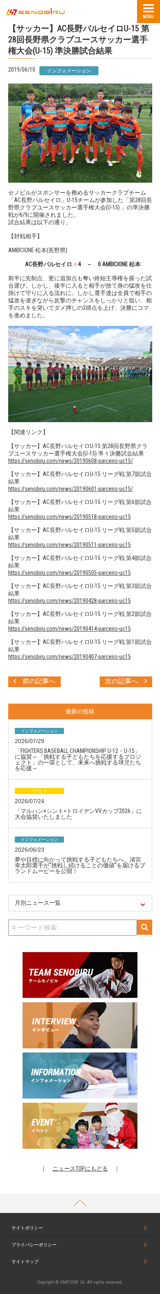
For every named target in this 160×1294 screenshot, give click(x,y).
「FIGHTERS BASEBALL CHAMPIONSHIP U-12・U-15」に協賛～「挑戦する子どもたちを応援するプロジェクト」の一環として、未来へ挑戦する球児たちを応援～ (78, 759)
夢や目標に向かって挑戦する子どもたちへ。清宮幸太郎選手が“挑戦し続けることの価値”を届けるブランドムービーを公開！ (80, 865)
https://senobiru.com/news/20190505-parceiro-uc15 (69, 572)
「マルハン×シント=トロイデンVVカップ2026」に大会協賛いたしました (78, 814)
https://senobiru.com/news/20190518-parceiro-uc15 (69, 516)
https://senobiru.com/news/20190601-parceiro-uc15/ (70, 489)
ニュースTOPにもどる (80, 1168)
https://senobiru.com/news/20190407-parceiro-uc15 (69, 656)
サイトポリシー (27, 1228)
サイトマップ (25, 1261)
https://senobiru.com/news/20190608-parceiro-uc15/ (70, 461)
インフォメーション (69, 71)
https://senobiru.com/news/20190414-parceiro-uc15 (69, 628)
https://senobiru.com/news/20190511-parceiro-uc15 (69, 544)
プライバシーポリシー (34, 1245)
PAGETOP (80, 1203)
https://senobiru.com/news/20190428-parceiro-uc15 (69, 600)
